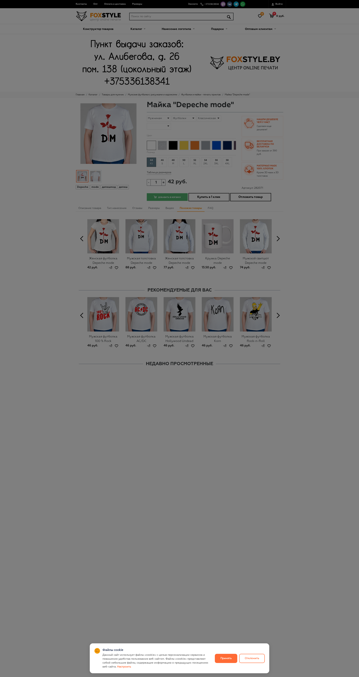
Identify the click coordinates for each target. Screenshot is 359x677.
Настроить (124, 666)
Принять (226, 658)
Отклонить (252, 658)
